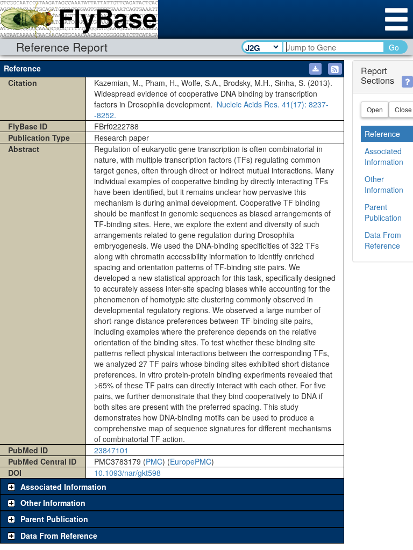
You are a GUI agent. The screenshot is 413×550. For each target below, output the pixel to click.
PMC (154, 461)
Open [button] (375, 109)
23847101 (111, 450)
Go (394, 47)
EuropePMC (190, 461)
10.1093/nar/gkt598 (127, 472)
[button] (335, 69)
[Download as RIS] (315, 69)
